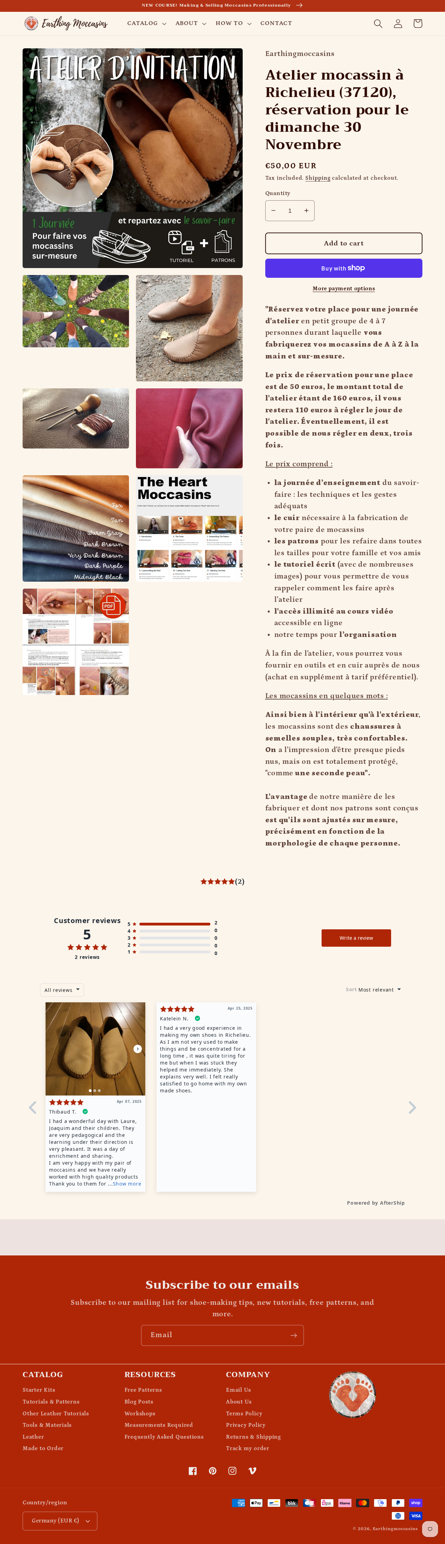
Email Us (238, 1390)
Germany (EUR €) (55, 1520)
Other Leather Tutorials (56, 1414)
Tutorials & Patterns (51, 1402)
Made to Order (43, 1449)
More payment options (344, 289)
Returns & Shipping (253, 1437)
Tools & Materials (47, 1425)
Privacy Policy (246, 1425)
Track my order (247, 1449)
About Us (239, 1402)
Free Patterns (143, 1390)
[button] (146, 23)
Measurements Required (158, 1425)
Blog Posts (138, 1402)
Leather (33, 1437)
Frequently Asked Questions (164, 1437)
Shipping (317, 178)
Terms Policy (244, 1414)
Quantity (278, 192)
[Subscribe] (294, 1335)
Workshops (139, 1414)
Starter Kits (39, 1390)
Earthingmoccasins (395, 1528)
